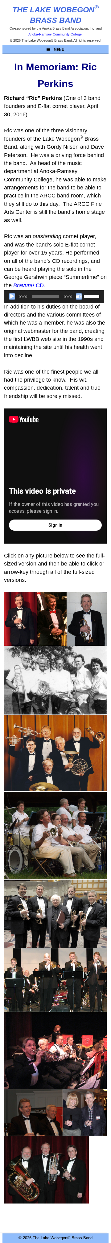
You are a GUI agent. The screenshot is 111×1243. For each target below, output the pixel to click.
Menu (59, 49)
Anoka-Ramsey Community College (55, 34)
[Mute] (79, 296)
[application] (54, 296)
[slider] (92, 295)
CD (28, 285)
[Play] (12, 296)
